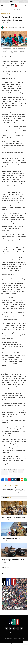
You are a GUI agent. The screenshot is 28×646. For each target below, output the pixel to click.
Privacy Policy (14, 643)
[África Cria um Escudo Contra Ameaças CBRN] (14, 508)
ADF (7, 27)
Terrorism (20, 471)
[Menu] (2, 5)
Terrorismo (4, 473)
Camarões (4, 469)
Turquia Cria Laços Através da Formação (11, 538)
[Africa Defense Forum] (14, 5)
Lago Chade (4, 471)
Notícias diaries (5, 13)
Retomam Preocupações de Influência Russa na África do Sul (7, 489)
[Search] (26, 5)
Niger (10, 471)
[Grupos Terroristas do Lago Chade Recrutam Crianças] (14, 39)
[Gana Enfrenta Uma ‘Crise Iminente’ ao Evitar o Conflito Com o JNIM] (14, 550)
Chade (9, 469)
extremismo (21, 469)
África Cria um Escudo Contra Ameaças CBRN (13, 517)
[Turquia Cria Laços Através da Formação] (14, 529)
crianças (15, 469)
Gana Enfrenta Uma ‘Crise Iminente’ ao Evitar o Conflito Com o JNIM (13, 559)
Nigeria (15, 471)
